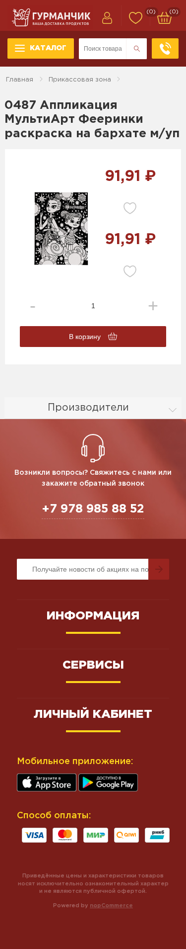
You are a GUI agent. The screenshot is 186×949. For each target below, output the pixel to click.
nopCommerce (111, 905)
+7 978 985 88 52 (93, 509)
